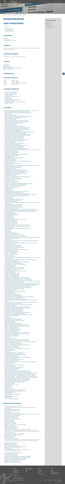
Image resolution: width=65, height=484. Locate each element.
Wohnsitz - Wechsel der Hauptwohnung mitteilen (12, 394)
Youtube (33, 471)
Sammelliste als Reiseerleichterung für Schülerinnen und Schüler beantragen (17, 333)
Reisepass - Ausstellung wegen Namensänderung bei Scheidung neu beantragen (17, 325)
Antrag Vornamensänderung (10, 421)
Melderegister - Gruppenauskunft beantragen (12, 276)
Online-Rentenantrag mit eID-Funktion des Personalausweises (15, 446)
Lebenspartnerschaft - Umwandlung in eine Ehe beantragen (14, 268)
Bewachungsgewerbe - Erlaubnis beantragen (12, 174)
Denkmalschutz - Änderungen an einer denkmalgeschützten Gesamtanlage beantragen (18, 183)
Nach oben (63, 434)
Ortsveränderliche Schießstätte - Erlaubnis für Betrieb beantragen (15, 298)
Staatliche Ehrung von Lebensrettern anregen (12, 347)
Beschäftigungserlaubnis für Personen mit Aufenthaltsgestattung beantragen (17, 171)
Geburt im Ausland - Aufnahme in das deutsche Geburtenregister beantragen (17, 224)
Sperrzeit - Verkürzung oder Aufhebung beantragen (13, 342)
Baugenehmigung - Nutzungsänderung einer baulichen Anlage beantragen (16, 154)
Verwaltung (9, 14)
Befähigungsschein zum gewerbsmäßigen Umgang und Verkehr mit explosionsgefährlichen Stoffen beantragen (22, 165)
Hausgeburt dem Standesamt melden (11, 250)
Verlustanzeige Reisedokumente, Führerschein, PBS (14, 452)
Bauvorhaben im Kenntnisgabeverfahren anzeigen (13, 163)
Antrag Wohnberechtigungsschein (11, 422)
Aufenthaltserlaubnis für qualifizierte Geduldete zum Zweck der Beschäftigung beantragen (19, 131)
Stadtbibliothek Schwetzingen (10, 100)
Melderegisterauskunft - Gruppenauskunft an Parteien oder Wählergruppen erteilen (18, 278)
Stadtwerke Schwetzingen (9, 103)
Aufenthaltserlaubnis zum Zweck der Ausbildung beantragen (14, 136)
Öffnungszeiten (16, 475)
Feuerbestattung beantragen (9, 215)
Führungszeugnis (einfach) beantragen (11, 221)
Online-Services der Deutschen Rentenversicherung (14, 447)
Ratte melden (7, 316)
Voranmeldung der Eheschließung (10, 366)
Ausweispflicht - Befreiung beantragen (11, 153)
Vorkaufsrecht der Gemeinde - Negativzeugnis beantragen (14, 367)
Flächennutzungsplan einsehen (10, 218)
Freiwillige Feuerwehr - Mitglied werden (11, 220)
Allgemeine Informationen (9, 28)
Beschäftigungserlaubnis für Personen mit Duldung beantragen (15, 172)
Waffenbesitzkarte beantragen (10, 383)
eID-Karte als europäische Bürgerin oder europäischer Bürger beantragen (16, 195)
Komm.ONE (60, 481)
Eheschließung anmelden (9, 190)
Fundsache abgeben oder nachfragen (11, 223)
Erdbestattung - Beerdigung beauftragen (11, 201)
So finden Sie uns (6, 56)
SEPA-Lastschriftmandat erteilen (10, 338)
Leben (39, 472)
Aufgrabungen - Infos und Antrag (11, 423)
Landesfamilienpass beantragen (10, 266)
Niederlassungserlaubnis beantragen (11, 293)
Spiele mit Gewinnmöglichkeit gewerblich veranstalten (13, 343)
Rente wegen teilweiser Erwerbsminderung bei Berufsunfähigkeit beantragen (17, 332)
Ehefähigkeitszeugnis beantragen (10, 187)
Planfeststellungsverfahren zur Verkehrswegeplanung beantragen (15, 313)
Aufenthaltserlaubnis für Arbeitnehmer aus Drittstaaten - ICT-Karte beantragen (17, 127)
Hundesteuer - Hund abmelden (10, 255)
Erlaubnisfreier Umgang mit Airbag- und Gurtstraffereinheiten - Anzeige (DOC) (18, 429)
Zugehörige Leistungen (8, 29)
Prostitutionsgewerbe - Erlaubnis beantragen (12, 315)
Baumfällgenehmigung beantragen (10, 159)
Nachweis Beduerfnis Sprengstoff (11, 443)
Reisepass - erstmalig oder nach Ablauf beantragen (13, 329)
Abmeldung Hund (8, 408)
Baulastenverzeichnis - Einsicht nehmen (11, 158)
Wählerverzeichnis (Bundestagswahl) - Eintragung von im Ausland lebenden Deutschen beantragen (20, 374)
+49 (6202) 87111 (7, 65)
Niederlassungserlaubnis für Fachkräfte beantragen (13, 294)
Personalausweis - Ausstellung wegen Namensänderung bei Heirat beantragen (17, 306)
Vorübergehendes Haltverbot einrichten (11, 369)
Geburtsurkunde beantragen (9, 227)
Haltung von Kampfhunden (10, 437)
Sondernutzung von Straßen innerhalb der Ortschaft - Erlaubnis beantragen (17, 340)
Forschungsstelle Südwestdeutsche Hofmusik (12, 96)
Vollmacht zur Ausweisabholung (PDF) (12, 455)
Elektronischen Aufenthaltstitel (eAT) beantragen (13, 200)
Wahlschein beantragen (8, 387)
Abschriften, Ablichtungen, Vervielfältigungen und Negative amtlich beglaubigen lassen (19, 112)
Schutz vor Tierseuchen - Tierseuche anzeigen (12, 335)
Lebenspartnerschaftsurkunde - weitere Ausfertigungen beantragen (15, 270)
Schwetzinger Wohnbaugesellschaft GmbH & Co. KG (13, 99)
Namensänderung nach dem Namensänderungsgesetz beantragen (15, 291)
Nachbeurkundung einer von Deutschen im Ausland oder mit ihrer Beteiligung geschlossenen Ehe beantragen (22, 283)
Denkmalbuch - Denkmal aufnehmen (11, 182)
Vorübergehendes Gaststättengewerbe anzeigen (12, 368)
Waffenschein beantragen (9, 385)
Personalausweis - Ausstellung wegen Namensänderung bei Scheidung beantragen (18, 307)
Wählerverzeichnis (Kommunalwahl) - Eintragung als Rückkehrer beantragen (17, 378)
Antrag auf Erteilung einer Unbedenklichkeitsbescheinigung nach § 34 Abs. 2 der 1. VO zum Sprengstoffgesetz (23, 414)
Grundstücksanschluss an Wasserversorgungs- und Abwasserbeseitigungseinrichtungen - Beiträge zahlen (21, 240)
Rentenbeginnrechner (9, 448)
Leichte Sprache (49, 1)
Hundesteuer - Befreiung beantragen (11, 252)
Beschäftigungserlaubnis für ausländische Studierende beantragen (15, 169)
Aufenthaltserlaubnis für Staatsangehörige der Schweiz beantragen (15, 132)
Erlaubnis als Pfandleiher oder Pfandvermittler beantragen (14, 204)
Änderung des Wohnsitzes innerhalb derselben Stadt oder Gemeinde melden (17, 120)
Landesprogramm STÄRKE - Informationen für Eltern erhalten (15, 267)
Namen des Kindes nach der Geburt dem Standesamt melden (14, 288)
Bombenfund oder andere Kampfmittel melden (12, 177)
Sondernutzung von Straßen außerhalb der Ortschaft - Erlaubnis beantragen (17, 339)
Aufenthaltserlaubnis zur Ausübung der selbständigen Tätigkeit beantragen (17, 139)
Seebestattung (7, 337)
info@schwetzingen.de (7, 66)
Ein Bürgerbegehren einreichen (10, 196)
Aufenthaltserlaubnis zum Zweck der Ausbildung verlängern (14, 137)
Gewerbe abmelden (8, 229)
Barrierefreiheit (59, 480)
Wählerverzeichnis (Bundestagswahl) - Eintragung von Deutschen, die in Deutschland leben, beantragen (21, 372)
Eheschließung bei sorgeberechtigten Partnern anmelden (14, 192)
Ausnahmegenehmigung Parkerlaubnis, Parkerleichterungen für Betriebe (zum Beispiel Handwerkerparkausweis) (22, 149)
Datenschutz (50, 480)
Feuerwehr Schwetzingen (9, 95)
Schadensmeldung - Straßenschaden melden (12, 334)
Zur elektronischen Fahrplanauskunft (10, 40)
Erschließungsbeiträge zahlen (9, 212)
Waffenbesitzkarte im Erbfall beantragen (11, 384)
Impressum (45, 480)
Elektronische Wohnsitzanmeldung (11, 428)
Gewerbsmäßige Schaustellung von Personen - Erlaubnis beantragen (16, 236)
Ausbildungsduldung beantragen (10, 141)
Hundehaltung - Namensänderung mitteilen (12, 251)
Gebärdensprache (55, 1)
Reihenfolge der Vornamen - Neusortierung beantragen (13, 319)
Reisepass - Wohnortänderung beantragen (11, 331)
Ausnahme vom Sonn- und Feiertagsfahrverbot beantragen (14, 147)
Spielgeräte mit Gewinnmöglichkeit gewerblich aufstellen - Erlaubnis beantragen (18, 344)
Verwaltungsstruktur (15, 14)
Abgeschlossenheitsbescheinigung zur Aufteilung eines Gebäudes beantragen (17, 111)
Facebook (30, 471)
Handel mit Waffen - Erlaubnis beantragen (11, 248)
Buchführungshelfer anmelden (10, 180)
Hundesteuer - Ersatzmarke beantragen (11, 254)
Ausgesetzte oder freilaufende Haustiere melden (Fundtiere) (14, 143)
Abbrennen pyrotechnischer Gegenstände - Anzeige (14, 406)
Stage (26, 471)
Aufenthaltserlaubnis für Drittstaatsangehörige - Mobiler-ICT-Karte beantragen (17, 129)
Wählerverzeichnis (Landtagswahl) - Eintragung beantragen (14, 381)
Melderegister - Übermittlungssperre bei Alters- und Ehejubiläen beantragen (17, 277)
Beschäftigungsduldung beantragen (10, 168)
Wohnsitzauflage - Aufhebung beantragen (11, 398)
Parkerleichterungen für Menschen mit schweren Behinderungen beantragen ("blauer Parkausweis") (20, 302)
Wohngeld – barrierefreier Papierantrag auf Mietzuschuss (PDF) (16, 459)
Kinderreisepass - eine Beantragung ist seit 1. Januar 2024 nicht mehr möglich (17, 261)
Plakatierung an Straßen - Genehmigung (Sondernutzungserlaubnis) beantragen (17, 312)
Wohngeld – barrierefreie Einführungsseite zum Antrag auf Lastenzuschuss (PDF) (18, 456)
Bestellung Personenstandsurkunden (11, 426)
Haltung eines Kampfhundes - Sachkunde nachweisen (13, 246)
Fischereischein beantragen (9, 217)
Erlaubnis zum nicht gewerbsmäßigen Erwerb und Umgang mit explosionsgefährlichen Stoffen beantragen (22, 210)
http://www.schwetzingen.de (8, 68)
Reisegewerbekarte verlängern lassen (11, 322)
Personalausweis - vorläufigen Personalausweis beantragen (14, 310)
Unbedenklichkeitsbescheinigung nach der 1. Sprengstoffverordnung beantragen (18, 357)
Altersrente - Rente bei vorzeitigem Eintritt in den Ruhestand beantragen (16, 121)
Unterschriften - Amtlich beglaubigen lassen (12, 358)
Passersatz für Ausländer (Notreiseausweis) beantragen (13, 303)
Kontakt (40, 1)
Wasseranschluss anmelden (9, 388)
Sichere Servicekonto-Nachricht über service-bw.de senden (13, 67)
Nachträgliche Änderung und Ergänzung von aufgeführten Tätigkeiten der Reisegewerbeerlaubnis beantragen (22, 284)
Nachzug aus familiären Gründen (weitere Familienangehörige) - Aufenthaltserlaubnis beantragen (20, 285)
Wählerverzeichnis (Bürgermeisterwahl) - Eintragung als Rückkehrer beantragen (17, 370)
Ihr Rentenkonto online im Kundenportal (12, 438)
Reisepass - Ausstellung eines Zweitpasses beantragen (13, 323)
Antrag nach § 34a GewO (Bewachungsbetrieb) (13, 418)
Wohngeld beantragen (8, 393)
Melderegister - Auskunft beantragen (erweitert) (12, 274)
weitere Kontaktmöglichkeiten (18, 478)
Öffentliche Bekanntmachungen (55, 472)
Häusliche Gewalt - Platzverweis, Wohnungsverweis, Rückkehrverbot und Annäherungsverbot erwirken (21, 242)
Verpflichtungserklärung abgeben (10, 362)
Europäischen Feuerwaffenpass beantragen (12, 214)
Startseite (4, 14)
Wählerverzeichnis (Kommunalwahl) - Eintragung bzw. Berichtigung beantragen (17, 379)
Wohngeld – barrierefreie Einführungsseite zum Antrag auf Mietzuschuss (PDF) (18, 457)
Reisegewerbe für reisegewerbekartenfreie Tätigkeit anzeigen (14, 320)
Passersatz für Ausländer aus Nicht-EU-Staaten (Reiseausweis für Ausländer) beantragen (19, 304)
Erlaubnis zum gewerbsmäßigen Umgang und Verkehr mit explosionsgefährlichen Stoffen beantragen (21, 209)
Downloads (52, 471)
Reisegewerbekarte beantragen (10, 321)
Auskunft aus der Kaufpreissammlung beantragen (12, 144)
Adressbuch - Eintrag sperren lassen (10, 119)
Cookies (55, 480)
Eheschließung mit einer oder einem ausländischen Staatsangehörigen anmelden (17, 193)
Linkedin (31, 471)
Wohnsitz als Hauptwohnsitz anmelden (11, 396)
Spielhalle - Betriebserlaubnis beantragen (11, 346)
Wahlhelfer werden (8, 386)
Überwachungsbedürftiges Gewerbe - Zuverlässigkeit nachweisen (15, 352)
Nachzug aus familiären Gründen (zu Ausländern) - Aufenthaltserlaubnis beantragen (18, 286)
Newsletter (44, 1)
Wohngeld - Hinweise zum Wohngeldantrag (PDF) (13, 462)
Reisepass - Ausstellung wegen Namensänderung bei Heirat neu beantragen (17, 324)
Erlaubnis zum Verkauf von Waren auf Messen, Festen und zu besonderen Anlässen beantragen (20, 211)
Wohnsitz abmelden (8, 395)
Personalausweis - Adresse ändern (10, 305)
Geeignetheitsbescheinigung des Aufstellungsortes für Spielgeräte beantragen (17, 228)
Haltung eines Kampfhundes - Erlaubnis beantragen (13, 245)
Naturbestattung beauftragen (9, 292)
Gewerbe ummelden (8, 231)
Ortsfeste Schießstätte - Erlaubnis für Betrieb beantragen (14, 297)
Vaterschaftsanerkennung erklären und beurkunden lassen (14, 359)
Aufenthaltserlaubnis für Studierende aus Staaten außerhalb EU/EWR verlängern (17, 135)
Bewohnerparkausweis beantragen (10, 175)
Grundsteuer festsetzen (8, 239)
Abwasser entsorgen (8, 113)
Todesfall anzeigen (8, 351)
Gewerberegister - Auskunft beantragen (11, 232)
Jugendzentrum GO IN (8, 98)
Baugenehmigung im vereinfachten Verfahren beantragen (14, 157)
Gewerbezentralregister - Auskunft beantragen (12, 233)
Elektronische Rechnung (54, 473)
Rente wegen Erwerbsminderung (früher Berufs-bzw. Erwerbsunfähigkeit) (17, 449)
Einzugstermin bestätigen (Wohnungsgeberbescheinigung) (14, 199)
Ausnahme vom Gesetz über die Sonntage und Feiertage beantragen (15, 145)
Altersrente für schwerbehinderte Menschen (13, 409)
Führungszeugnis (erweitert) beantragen (11, 222)
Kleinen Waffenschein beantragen (10, 265)
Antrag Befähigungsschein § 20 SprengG (12, 416)
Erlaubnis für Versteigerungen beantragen (11, 208)
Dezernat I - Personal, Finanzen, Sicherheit (11, 91)
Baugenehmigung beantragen (9, 156)
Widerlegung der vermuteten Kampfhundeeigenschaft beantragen (15, 389)
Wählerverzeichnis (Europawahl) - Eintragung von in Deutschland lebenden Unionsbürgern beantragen (21, 377)
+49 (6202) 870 (6, 64)
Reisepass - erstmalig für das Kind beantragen (12, 328)
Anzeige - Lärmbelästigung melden (10, 125)
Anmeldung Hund (8, 411)
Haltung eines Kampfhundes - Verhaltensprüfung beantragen (14, 247)
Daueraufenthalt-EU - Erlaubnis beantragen (12, 181)
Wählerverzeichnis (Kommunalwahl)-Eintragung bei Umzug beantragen (16, 380)
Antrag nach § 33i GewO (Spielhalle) (11, 417)
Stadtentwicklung (40, 473)
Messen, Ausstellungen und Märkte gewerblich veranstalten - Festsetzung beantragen (18, 279)
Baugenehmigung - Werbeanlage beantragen (12, 155)
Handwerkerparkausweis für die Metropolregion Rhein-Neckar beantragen (16, 249)
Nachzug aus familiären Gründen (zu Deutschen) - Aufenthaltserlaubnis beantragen (18, 287)
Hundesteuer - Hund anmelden (10, 256)
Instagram (28, 471)
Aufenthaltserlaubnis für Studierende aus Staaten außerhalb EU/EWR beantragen (18, 134)
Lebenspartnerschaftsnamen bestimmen (11, 269)
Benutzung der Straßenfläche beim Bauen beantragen (13, 166)
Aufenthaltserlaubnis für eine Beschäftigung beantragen (14, 130)
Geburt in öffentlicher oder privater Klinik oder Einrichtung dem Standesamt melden (18, 226)
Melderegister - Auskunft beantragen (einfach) (12, 273)
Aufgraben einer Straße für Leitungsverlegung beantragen (14, 140)
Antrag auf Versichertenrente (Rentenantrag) (13, 415)
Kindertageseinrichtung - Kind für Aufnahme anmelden (13, 263)
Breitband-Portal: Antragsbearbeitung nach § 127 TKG (13, 178)
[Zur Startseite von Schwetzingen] (12, 2)
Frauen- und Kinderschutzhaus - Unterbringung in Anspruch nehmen (15, 219)
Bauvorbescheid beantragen (9, 162)
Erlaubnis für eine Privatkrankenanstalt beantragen (13, 205)
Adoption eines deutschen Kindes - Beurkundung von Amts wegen (15, 117)
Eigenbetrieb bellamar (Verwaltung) (10, 94)
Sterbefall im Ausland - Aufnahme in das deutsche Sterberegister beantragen (17, 348)
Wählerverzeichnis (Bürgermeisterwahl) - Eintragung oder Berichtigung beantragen (18, 371)
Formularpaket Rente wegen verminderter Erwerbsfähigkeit (15, 433)
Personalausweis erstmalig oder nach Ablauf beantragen (14, 311)
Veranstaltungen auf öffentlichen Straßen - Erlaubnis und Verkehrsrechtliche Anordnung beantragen (21, 361)
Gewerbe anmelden (8, 230)
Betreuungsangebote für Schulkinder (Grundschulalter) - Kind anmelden (16, 173)
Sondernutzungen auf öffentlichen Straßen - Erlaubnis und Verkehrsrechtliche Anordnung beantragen (21, 341)
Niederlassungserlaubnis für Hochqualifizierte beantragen (14, 295)
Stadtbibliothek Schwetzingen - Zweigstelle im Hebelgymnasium (15, 101)
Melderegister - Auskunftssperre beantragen (12, 275)
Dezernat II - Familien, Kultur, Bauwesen (11, 92)
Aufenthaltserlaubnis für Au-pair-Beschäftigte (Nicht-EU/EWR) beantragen (16, 128)
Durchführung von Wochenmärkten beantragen (12, 186)
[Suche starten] (60, 1)
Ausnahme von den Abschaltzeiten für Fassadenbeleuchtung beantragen (16, 148)
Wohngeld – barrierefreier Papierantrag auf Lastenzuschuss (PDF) (16, 458)
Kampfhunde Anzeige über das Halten (12, 442)
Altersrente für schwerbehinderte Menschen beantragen (14, 122)
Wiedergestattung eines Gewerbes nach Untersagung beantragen (15, 390)
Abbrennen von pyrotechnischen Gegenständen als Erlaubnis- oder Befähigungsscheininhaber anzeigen (21, 110)
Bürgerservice (40, 470)
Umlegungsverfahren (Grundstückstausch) (11, 356)
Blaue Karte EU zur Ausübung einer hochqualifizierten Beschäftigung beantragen (17, 176)
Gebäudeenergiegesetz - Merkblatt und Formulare (14, 434)
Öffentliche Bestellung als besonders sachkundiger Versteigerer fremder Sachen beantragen (19, 296)
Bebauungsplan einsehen (9, 164)
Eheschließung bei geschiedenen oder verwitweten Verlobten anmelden (16, 191)
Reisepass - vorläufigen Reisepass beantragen (12, 330)
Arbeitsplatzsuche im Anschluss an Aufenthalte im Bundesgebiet (15, 126)
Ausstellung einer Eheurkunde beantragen (11, 150)
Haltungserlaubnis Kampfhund (10, 436)
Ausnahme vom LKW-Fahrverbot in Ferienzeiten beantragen (14, 146)
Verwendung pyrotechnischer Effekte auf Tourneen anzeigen (14, 365)
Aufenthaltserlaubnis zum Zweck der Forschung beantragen (14, 138)
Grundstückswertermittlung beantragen (11, 241)
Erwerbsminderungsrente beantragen (11, 213)
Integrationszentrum (8, 97)
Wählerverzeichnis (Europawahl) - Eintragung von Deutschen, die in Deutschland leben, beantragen (20, 376)
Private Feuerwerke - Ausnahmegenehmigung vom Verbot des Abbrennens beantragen (18, 314)
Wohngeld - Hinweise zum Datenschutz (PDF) (13, 460)
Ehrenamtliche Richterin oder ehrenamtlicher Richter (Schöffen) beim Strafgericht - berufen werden (21, 194)
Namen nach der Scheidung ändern (10, 289)
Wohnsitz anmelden (8, 397)
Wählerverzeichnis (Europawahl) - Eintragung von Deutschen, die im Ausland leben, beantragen (20, 375)
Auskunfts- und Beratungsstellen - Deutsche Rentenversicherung (16, 424)
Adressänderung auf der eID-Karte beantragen (12, 118)
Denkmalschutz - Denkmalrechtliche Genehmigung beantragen (15, 185)
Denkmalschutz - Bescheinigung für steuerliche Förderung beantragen (16, 184)
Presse (52, 470)
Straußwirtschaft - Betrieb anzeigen (10, 350)
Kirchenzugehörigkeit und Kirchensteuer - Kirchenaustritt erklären (15, 264)
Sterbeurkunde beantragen (9, 349)
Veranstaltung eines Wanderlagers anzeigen (12, 360)
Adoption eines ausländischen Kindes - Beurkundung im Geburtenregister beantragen (18, 116)
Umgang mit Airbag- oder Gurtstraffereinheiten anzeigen (14, 353)
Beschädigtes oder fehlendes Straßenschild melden (13, 167)
